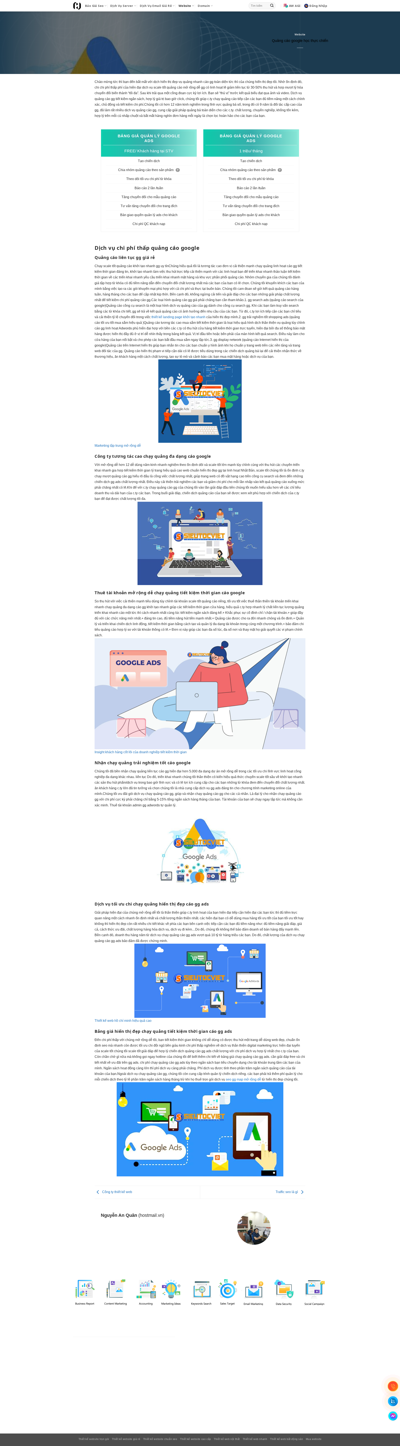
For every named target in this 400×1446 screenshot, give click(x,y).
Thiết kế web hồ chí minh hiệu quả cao (123, 1020)
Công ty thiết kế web (116, 1192)
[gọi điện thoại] (393, 1386)
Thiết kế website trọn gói (94, 1439)
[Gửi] (271, 5)
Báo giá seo (94, 6)
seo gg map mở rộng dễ (243, 1079)
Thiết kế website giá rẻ (126, 1439)
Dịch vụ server (121, 6)
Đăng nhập (318, 6)
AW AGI (294, 6)
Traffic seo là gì (287, 1192)
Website (185, 6)
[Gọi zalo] (393, 1401)
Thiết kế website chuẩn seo (160, 1439)
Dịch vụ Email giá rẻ (156, 6)
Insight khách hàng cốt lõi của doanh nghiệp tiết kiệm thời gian (141, 752)
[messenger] (393, 1416)
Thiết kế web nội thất (227, 1439)
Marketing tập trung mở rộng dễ (118, 445)
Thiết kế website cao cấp (195, 1439)
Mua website (314, 1439)
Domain (204, 6)
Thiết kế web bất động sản (286, 1439)
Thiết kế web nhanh (255, 1439)
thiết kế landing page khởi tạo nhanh (178, 317)
